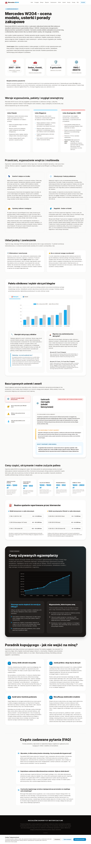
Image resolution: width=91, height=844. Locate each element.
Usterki (64, 2)
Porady (73, 2)
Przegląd (37, 2)
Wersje (41, 2)
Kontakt (83, 2)
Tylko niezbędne (67, 839)
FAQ (78, 2)
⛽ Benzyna (14, 296)
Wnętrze (47, 2)
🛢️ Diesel (25, 296)
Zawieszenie (53, 2)
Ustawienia (57, 839)
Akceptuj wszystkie (79, 839)
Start (32, 2)
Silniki (59, 2)
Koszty (68, 2)
